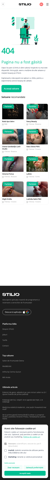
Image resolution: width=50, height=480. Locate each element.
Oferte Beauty (32, 259)
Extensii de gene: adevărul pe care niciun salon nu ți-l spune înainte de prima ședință (24, 393)
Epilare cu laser (7, 240)
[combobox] (42, 4)
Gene (28, 245)
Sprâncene (30, 273)
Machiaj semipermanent (36, 254)
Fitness (4, 245)
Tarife (4, 340)
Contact (5, 346)
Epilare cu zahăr (33, 240)
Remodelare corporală (35, 264)
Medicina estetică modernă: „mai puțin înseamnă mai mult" (24, 408)
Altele (3, 226)
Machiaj (4, 254)
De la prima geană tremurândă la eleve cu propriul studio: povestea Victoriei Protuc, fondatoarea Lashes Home (24, 417)
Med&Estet (6, 366)
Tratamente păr (32, 278)
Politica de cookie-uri (31, 437)
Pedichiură (5, 264)
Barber (29, 226)
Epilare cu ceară (33, 235)
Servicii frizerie (7, 268)
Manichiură (6, 259)
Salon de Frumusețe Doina (13, 361)
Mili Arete (6, 377)
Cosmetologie (6, 231)
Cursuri (29, 231)
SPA (2, 273)
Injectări (4, 249)
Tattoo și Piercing (8, 278)
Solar (28, 268)
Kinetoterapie (32, 249)
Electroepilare (7, 235)
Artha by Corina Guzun (11, 372)
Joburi (4, 334)
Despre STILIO (8, 329)
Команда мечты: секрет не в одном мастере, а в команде (22, 401)
